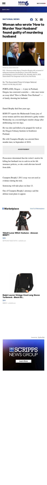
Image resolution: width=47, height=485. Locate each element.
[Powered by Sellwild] (41, 337)
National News (11, 19)
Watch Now (40, 3)
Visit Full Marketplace (37, 208)
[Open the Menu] (4, 3)
